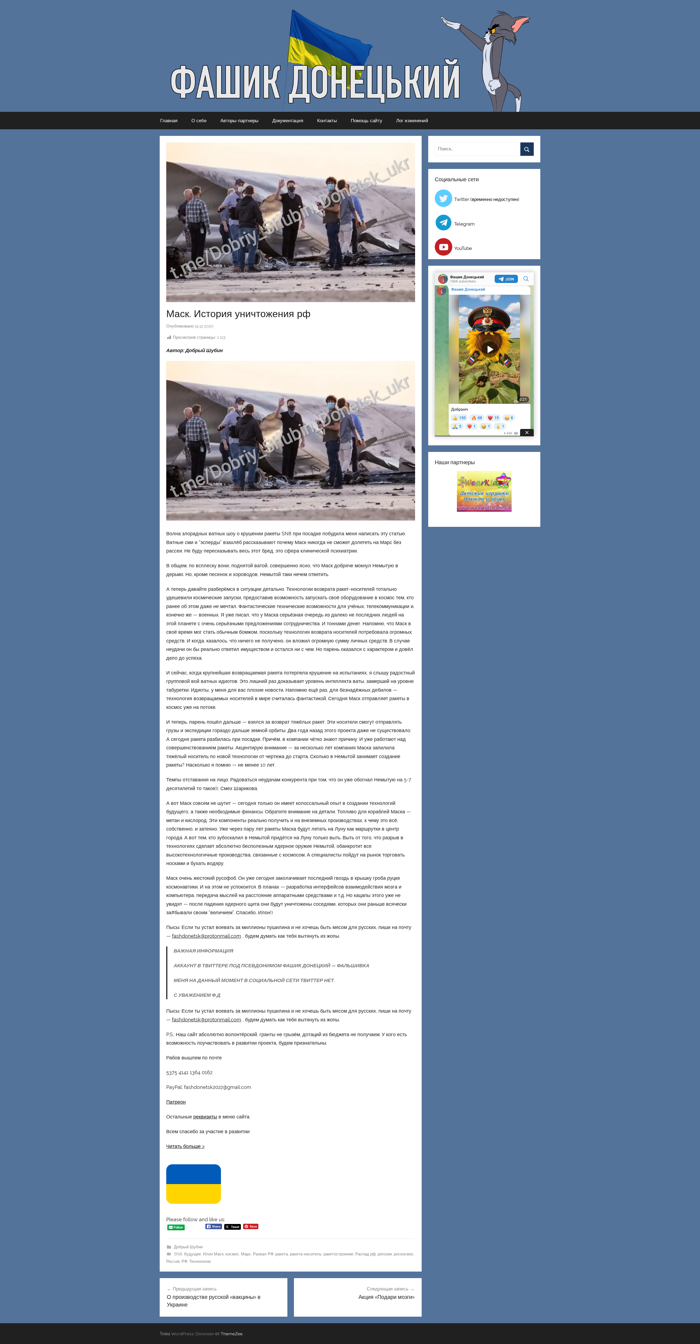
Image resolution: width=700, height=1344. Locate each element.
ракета (281, 1254)
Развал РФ (263, 1254)
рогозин (385, 1254)
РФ (184, 1261)
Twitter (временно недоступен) (486, 199)
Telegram (464, 224)
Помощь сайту (366, 120)
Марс (246, 1254)
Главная (168, 120)
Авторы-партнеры (239, 120)
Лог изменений (412, 120)
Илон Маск (213, 1254)
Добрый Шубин (188, 1246)
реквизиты (205, 1117)
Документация (287, 120)
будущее (192, 1254)
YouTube (463, 248)
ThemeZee (232, 1333)
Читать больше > (185, 1146)
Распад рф (365, 1254)
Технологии (200, 1261)
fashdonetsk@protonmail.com (206, 936)
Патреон (176, 1102)
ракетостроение (338, 1254)
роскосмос (404, 1254)
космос (232, 1254)
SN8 (178, 1254)
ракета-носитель (306, 1254)
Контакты (327, 120)
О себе (198, 120)
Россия (173, 1261)
